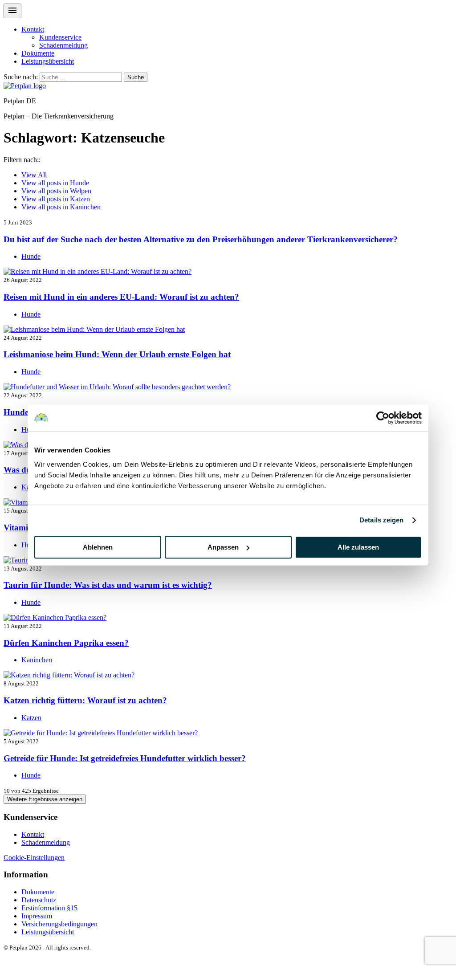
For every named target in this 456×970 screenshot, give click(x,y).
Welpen (56, 191)
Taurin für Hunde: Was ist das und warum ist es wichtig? (108, 585)
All (34, 175)
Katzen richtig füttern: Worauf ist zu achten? (85, 700)
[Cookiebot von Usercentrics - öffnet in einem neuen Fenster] (383, 417)
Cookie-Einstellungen (34, 857)
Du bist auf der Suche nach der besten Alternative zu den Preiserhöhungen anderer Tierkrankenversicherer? (201, 239)
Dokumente (37, 53)
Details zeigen (381, 520)
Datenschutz (38, 900)
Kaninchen (61, 207)
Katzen (55, 199)
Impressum (36, 916)
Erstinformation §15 (49, 908)
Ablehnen (98, 547)
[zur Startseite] (25, 86)
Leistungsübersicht (47, 61)
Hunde (55, 183)
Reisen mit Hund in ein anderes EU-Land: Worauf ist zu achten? (121, 297)
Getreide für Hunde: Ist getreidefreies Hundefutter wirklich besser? (125, 758)
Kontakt (32, 29)
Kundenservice (60, 37)
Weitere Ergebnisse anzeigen (44, 799)
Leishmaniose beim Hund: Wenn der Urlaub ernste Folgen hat (117, 354)
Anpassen (223, 547)
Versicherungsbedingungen (59, 924)
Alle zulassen (358, 547)
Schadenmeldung (63, 45)
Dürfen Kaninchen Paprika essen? (66, 643)
